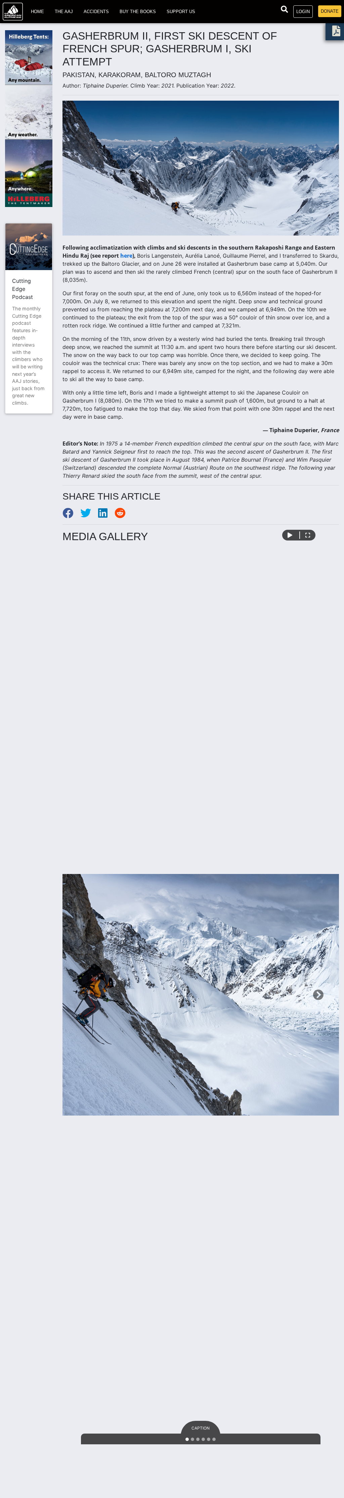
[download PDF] (336, 33)
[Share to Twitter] (89, 515)
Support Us (181, 11)
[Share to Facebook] (71, 515)
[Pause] (290, 535)
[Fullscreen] (307, 535)
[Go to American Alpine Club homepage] (13, 11)
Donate (330, 11)
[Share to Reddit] (123, 515)
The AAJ (64, 11)
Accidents (96, 11)
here (126, 255)
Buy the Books (138, 11)
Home (37, 11)
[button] (83, 995)
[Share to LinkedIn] (106, 515)
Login (303, 11)
